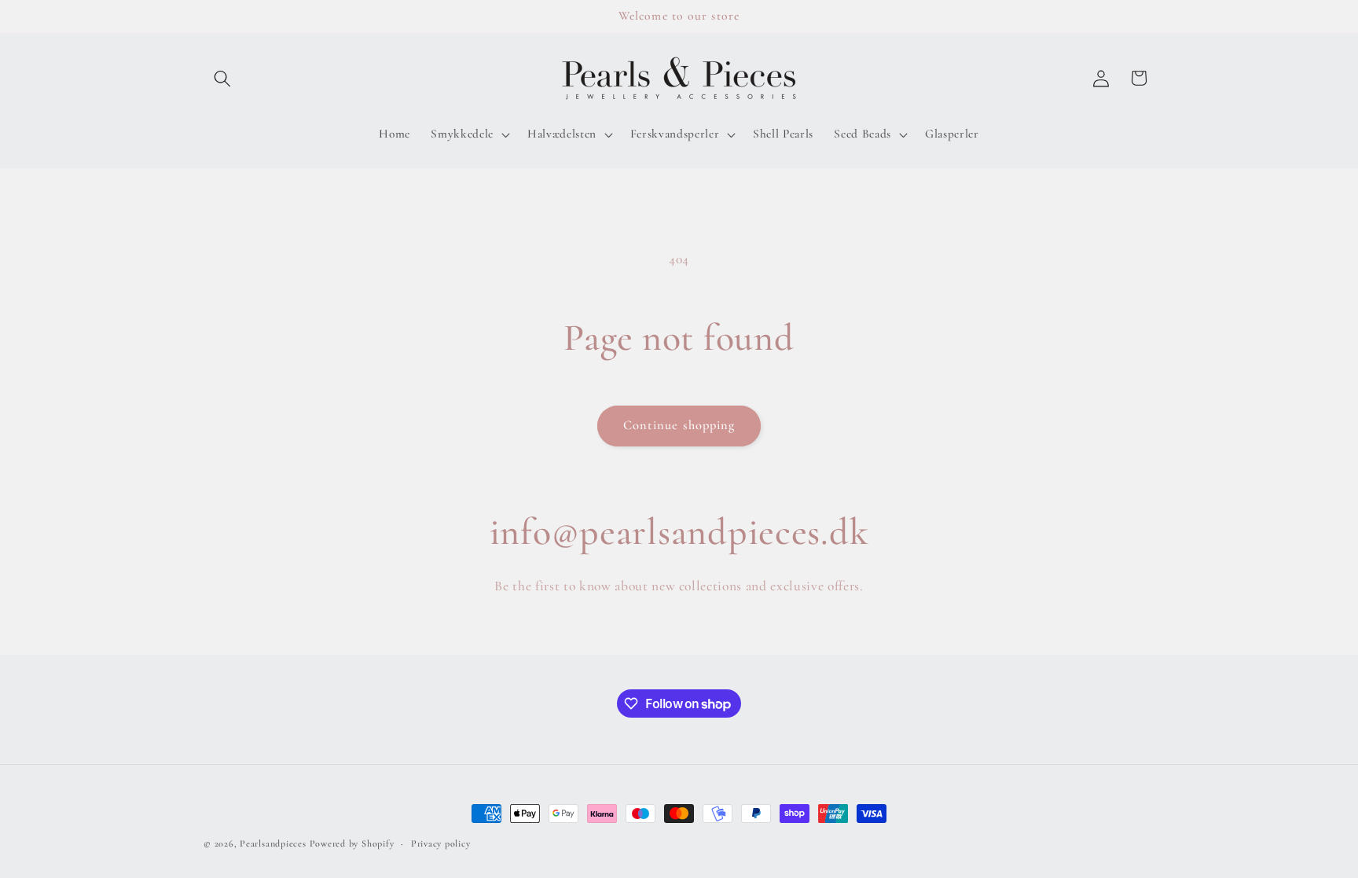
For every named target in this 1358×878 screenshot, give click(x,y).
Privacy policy (441, 843)
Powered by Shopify (352, 843)
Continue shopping (679, 425)
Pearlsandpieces (273, 843)
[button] (222, 78)
